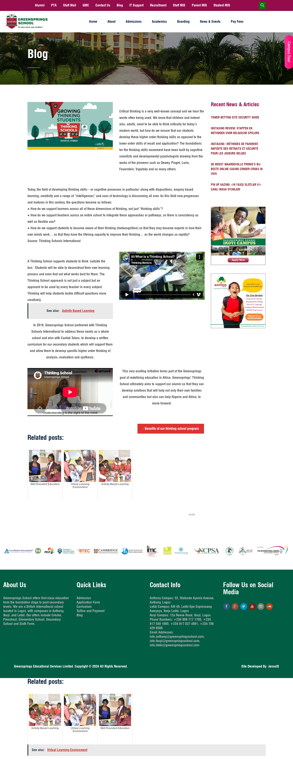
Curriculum (84, 607)
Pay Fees (237, 21)
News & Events (210, 21)
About (111, 21)
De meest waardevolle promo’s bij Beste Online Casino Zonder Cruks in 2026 (237, 169)
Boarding (183, 21)
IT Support (136, 5)
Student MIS (221, 5)
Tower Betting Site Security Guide (235, 117)
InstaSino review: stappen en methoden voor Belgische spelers (235, 131)
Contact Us (102, 5)
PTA (54, 5)
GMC (86, 5)
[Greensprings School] (26, 21)
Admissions (134, 21)
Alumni (40, 5)
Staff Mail (69, 5)
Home (93, 21)
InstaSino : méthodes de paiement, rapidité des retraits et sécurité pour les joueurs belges (234, 148)
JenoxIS (272, 666)
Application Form (88, 602)
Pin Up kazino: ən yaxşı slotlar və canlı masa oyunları (236, 187)
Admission (84, 598)
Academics (159, 21)
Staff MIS (179, 5)
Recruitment (158, 5)
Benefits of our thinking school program (172, 429)
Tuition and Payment (90, 611)
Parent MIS (199, 5)
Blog (120, 5)
